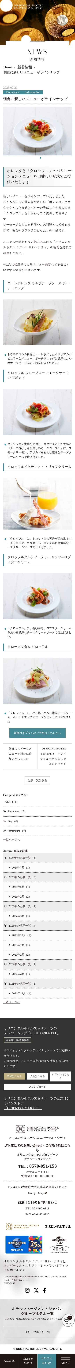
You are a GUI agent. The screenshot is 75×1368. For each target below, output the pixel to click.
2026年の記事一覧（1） (23, 857)
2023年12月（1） (22, 935)
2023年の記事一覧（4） (23, 925)
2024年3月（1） (21, 916)
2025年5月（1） (21, 886)
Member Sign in (28, 1361)
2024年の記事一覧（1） (23, 906)
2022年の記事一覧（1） (23, 964)
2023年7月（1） (21, 945)
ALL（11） (12, 801)
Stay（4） (14, 821)
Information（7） (18, 831)
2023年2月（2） (21, 954)
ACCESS (9, 1360)
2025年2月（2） (21, 896)
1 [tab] (35, 158)
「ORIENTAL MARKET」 (23, 1108)
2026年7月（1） (21, 867)
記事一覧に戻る (37, 780)
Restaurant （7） (17, 811)
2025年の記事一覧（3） (23, 877)
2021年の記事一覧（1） (23, 983)
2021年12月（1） (22, 993)
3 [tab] (41, 158)
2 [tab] (38, 158)
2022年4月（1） (21, 974)
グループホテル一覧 (37, 1332)
